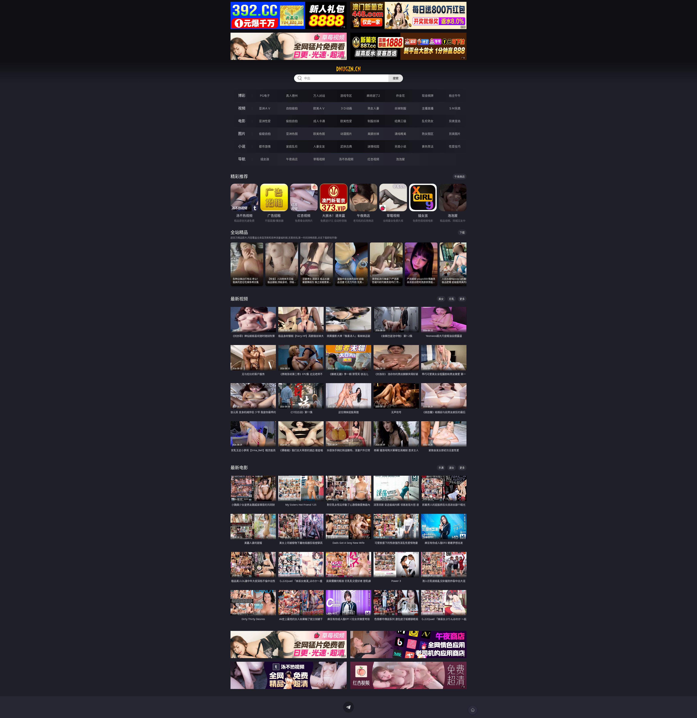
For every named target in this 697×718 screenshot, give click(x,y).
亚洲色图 (292, 134)
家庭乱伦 (292, 146)
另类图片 (454, 134)
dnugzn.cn (348, 69)
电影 (241, 121)
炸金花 (400, 96)
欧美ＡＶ (319, 108)
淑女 (451, 467)
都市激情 (265, 146)
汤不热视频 (346, 159)
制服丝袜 (373, 121)
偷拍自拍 (292, 121)
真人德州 (292, 96)
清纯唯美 (400, 134)
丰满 (441, 467)
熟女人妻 (373, 108)
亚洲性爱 (265, 121)
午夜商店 (292, 159)
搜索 (396, 78)
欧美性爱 (346, 121)
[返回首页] (472, 710)
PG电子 (265, 96)
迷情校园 (373, 146)
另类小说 (400, 146)
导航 (241, 159)
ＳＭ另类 (454, 108)
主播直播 (427, 108)
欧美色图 (319, 134)
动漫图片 (346, 134)
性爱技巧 (454, 146)
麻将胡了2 (373, 96)
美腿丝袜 (373, 134)
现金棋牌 (427, 96)
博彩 (241, 95)
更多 (462, 299)
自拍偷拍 (292, 108)
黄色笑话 (427, 146)
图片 (241, 133)
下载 (462, 232)
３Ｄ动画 (346, 108)
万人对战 (319, 96)
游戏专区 (346, 96)
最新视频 (239, 299)
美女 (441, 299)
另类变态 (454, 121)
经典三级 (400, 121)
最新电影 (239, 467)
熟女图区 (427, 134)
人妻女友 (319, 146)
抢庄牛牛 (454, 96)
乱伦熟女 (427, 121)
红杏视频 (373, 159)
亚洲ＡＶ (265, 108)
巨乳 (451, 299)
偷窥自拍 (265, 134)
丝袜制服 (400, 108)
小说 (241, 146)
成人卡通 (319, 121)
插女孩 (264, 159)
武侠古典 (346, 146)
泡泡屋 (400, 159)
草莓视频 (319, 159)
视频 (241, 108)
